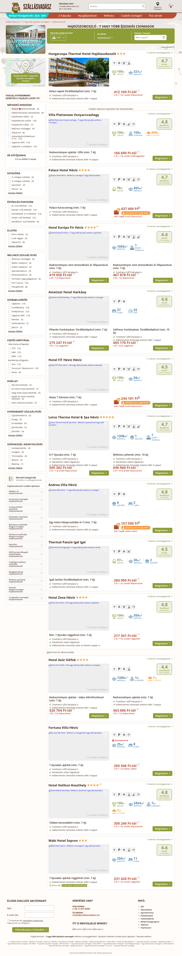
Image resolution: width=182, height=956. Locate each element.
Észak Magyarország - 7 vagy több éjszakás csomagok (143, 944)
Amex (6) (16, 372)
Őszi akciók (155, 15)
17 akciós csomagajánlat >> (160, 658)
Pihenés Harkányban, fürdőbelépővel (78, 329)
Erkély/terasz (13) (20, 311)
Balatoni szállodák (50, 942)
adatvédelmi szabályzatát (33, 920)
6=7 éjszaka (62, 454)
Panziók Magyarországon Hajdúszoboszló (16, 589)
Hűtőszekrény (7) (20, 323)
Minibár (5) (17, 319)
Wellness (109, 15)
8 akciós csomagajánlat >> (160, 596)
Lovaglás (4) (18, 452)
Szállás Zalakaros (123, 942)
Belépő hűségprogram (150, 921)
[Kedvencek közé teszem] (105, 61)
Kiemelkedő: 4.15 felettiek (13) (26, 214)
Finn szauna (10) (20, 283)
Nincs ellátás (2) (20, 234)
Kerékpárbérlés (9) (21, 448)
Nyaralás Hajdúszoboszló (16, 545)
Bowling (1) (17, 464)
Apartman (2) (18, 185)
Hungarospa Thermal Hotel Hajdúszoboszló (82, 53)
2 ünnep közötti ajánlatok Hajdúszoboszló (16, 509)
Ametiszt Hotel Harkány (67, 292)
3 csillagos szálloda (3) (23, 181)
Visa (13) (16, 364)
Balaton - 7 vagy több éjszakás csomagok (143, 942)
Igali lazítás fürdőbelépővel (72, 579)
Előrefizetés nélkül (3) (22, 117)
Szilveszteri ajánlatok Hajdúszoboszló (18, 518)
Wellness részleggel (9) (23, 129)
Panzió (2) (17, 189)
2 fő (58, 37)
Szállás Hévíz (111, 942)
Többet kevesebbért (67, 822)
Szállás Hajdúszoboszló (97, 942)
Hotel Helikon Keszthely (67, 785)
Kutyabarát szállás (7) (22, 125)
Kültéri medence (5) (21, 267)
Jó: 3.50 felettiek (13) (22, 206)
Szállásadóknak (147, 918)
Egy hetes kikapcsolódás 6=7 (73, 522)
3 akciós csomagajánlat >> (160, 726)
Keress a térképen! (158, 8)
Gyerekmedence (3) (21, 271)
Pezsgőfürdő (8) (19, 287)
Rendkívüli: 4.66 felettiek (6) (25, 222)
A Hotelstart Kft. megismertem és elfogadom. (25, 921)
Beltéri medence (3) (21, 263)
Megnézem (161, 97)
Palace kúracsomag (67, 207)
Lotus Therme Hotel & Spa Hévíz (73, 417)
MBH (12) (16, 356)
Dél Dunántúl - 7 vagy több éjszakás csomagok (75, 944)
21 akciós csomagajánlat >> (160, 169)
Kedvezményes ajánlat (133, 697)
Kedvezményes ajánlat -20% (72, 152)
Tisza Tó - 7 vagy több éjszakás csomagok (120, 946)
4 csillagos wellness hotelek (18, 942)
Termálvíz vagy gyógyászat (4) (26, 279)
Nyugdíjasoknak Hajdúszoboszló (16, 573)
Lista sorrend (166, 47)
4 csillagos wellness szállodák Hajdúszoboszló (17, 564)
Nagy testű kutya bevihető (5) (26, 393)
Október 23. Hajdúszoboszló (16, 492)
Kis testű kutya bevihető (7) (25, 389)
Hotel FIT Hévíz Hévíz (65, 360)
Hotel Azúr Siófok (62, 660)
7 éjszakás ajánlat (66, 765)
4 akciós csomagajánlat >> (160, 113)
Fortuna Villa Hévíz (63, 727)
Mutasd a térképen (98, 83)
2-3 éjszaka (64, 15)
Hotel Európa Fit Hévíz (65, 227)
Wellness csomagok (36, 942)
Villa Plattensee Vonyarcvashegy (73, 115)
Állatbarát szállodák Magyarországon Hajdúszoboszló (18, 536)
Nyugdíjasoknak (87, 15)
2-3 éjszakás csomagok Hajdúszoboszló (18, 598)
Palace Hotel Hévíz (63, 170)
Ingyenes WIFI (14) (21, 142)
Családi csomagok (131, 15)
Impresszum (146, 927)
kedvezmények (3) (25, 109)
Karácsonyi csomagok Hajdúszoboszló (18, 500)
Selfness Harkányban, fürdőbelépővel (141, 331)
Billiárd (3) (17, 460)
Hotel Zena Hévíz (61, 597)
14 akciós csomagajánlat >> (160, 416)
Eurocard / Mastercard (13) (25, 368)
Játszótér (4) (18, 431)
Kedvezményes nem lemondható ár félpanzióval (78, 266)
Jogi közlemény (147, 912)
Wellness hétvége (81, 942)
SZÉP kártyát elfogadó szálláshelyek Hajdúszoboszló (18, 554)
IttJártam (144, 924)
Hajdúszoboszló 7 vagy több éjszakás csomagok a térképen (25, 78)
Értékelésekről (147, 915)
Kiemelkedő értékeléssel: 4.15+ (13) (23, 137)
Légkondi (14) (18, 304)
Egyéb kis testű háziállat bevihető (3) (23, 397)
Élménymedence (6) (21, 275)
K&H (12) (16, 352)
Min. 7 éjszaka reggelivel (70, 634)
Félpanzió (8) (18, 133)
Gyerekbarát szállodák (66, 942)
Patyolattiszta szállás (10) (24, 121)
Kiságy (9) (17, 419)
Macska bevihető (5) (22, 385)
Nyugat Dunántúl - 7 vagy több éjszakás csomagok (88, 946)
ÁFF (142, 907)
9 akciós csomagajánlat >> (160, 839)
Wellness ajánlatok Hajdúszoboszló (17, 580)
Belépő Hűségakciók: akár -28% (27, 15)
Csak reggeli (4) (19, 238)
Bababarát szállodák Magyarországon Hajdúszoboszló (18, 526)
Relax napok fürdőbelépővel (72, 91)
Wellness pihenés (130, 454)
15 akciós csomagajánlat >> (160, 226)
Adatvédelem (146, 909)
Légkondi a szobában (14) (24, 146)
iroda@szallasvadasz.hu (69, 6)
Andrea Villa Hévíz (62, 485)
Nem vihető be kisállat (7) (24, 403)
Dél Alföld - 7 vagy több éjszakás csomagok (43, 944)
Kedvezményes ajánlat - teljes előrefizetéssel (76, 699)
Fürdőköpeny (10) (20, 307)
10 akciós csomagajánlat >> (160, 483)
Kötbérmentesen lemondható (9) (28, 113)
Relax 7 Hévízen (65, 397)
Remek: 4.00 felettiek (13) (24, 210)
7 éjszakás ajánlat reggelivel (72, 878)
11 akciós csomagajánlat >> (160, 52)
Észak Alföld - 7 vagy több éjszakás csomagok (108, 944)
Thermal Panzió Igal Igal (67, 542)
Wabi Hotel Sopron (63, 840)
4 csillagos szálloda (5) (23, 177)
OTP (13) (16, 348)
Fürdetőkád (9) (19, 423)
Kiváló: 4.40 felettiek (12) (24, 218)
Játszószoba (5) (19, 427)
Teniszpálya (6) (19, 456)
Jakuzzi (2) (17, 327)
